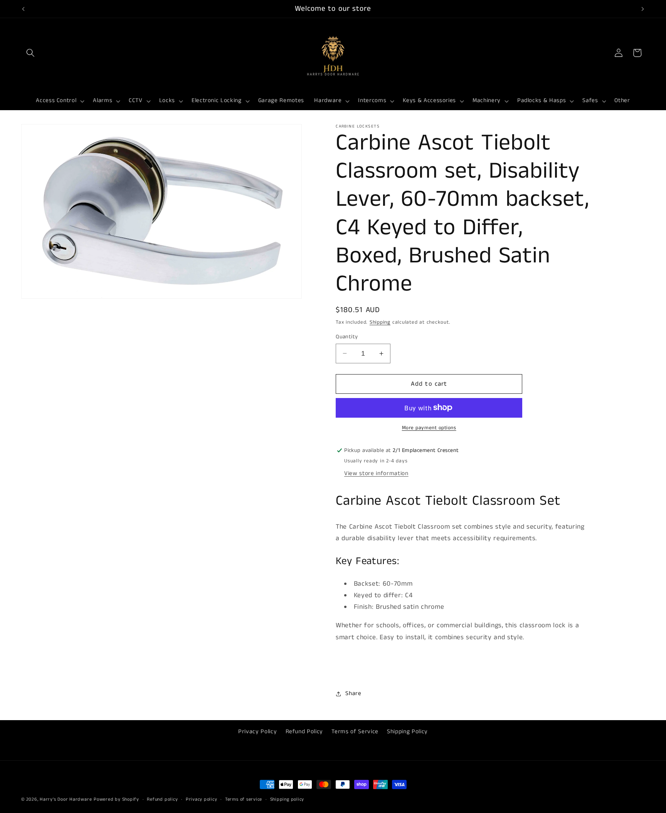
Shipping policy (287, 799)
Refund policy (162, 799)
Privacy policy (201, 799)
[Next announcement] (642, 9)
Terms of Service (354, 731)
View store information (376, 473)
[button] (30, 53)
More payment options (429, 428)
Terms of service (243, 799)
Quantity (347, 337)
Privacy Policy (257, 731)
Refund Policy (304, 731)
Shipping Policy (407, 731)
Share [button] (353, 693)
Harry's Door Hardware (66, 799)
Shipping (380, 322)
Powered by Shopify (116, 799)
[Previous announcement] (23, 9)
